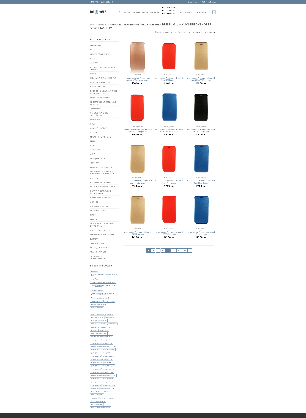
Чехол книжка (109, 301)
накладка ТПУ (110, 317)
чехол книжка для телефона (100, 408)
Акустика (94, 163)
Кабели (93, 219)
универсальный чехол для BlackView (103, 346)
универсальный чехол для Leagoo (102, 366)
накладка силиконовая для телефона (103, 324)
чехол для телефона (98, 401)
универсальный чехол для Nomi (102, 382)
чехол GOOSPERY (97, 395)
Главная (126, 12)
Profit (93, 58)
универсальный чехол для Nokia (102, 379)
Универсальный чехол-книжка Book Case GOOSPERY (103, 286)
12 (179, 250)
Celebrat (94, 74)
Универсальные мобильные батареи (103, 103)
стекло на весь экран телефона (101, 337)
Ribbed (93, 50)
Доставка (136, 12)
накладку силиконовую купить (101, 327)
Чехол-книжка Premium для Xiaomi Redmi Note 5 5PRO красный (103, 294)
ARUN (92, 145)
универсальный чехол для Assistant (103, 340)
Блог (196, 2)
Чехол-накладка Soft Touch (100, 298)
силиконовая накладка (99, 333)
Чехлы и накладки (98, 252)
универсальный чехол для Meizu (102, 372)
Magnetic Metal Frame (100, 137)
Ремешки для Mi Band (100, 98)
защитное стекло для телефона (102, 314)
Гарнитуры (95, 120)
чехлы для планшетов (100, 248)
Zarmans (94, 63)
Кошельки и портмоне (100, 182)
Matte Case (95, 45)
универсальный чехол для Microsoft (103, 375)
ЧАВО (203, 2)
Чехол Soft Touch (98, 211)
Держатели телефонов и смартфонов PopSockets (102, 172)
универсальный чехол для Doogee (102, 356)
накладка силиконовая (99, 320)
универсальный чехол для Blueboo (103, 349)
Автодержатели (97, 158)
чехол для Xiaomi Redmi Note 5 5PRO (103, 398)
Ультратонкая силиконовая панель (103, 282)
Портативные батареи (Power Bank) (100, 192)
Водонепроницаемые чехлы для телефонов (103, 92)
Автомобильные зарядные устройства (102, 225)
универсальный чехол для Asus (101, 343)
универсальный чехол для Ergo (101, 359)
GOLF (92, 154)
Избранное (212, 2)
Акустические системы (101, 54)
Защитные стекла (98, 109)
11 (173, 250)
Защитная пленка (98, 243)
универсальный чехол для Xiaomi (102, 388)
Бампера (94, 239)
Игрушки (94, 178)
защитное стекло (97, 308)
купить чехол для (97, 317)
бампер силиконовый (98, 304)
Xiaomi (93, 215)
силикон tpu (104, 330)
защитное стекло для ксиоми (101, 311)
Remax (93, 141)
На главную (98, 24)
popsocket (94, 271)
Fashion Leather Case (100, 82)
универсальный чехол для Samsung (103, 385)
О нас (190, 2)
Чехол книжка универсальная (97, 257)
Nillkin (93, 132)
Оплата (145, 12)
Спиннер (94, 202)
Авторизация (185, 12)
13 (185, 250)
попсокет (94, 330)
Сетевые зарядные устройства (99, 114)
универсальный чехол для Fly (101, 362)
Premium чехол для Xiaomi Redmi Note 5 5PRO (104, 275)
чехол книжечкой (97, 404)
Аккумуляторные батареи (102, 234)
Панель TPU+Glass (98, 128)
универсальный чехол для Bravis (102, 353)
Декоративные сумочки (101, 167)
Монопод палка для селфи (102, 187)
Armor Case (95, 150)
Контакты (154, 12)
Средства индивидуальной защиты (102, 68)
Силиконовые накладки (101, 198)
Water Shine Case (98, 87)
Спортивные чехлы (99, 206)
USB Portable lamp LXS (100, 230)
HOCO (93, 124)
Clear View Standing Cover (103, 78)
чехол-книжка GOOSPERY (99, 391)
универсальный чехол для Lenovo (102, 369)
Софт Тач (94, 279)
